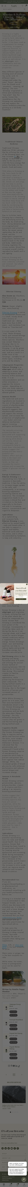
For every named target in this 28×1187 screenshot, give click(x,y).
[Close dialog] (27, 584)
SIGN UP (21, 599)
